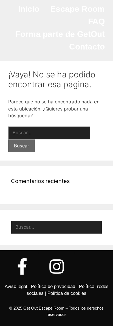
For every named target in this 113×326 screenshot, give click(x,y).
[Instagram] (56, 266)
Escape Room (77, 8)
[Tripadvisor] (90, 266)
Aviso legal (16, 286)
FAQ (96, 21)
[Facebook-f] (22, 266)
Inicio (28, 8)
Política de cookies (66, 293)
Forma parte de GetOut (60, 34)
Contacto (87, 46)
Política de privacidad (53, 286)
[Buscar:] (49, 132)
